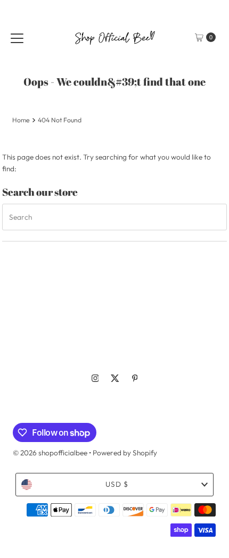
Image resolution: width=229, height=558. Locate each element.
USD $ (116, 484)
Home (21, 120)
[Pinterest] (135, 378)
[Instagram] (95, 378)
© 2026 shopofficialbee (50, 452)
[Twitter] (115, 378)
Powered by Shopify (125, 452)
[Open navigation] (17, 37)
